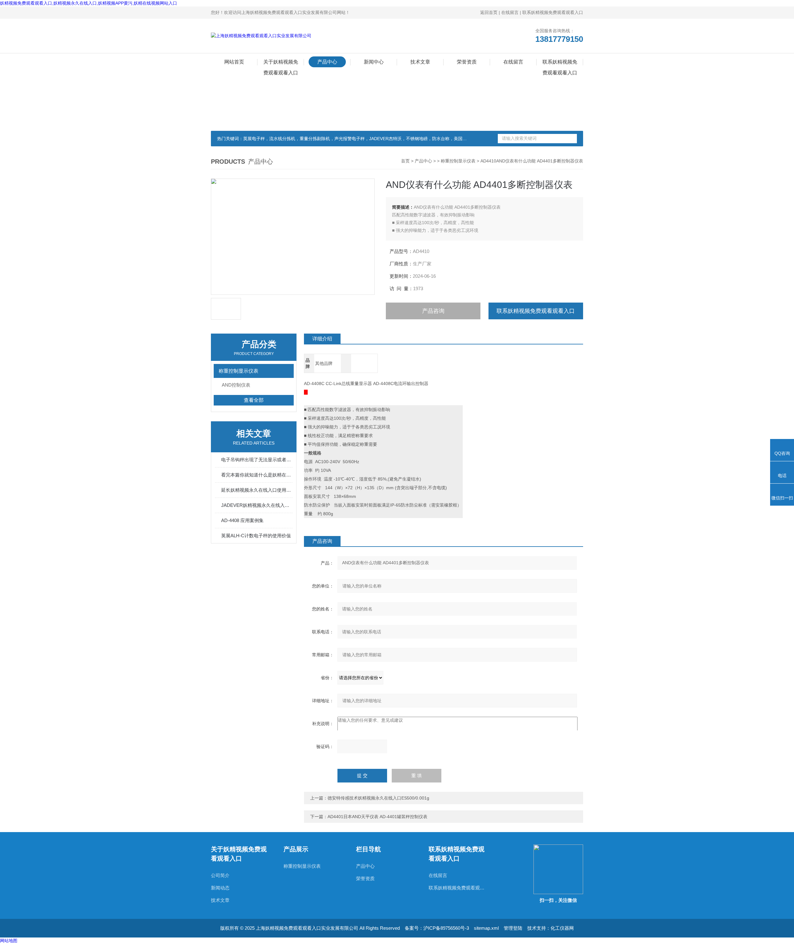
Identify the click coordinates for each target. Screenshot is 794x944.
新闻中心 (374, 61)
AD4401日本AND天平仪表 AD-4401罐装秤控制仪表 (377, 816)
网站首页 (234, 61)
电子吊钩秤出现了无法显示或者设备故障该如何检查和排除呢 (256, 459)
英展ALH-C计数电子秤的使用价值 (256, 535)
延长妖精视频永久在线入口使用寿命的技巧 (256, 490)
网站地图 (8, 940)
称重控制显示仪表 (458, 160)
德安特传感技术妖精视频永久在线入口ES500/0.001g (378, 798)
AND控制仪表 (236, 385)
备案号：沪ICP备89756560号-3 (437, 928)
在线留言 (510, 12)
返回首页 (488, 12)
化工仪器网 (562, 928)
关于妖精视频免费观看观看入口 (280, 63)
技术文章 (420, 61)
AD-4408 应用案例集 (242, 520)
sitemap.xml (486, 928)
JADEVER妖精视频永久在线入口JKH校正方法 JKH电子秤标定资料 (256, 505)
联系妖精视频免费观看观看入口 (552, 12)
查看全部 (254, 400)
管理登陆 (513, 928)
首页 (405, 160)
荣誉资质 (467, 61)
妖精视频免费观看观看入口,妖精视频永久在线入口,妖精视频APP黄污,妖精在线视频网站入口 (88, 3)
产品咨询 (433, 311)
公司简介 (220, 875)
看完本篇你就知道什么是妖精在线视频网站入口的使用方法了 (256, 474)
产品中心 (327, 61)
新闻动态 (220, 887)
